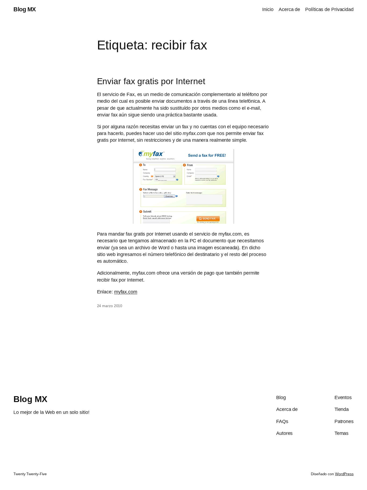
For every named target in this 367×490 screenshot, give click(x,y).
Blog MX (24, 9)
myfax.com (125, 291)
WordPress (344, 474)
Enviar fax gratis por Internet (151, 81)
